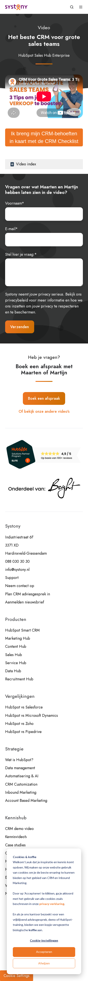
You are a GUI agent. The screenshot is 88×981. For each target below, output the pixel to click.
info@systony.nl (17, 569)
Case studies (15, 845)
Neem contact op (19, 586)
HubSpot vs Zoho (19, 723)
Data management (20, 768)
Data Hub (13, 671)
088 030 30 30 (17, 561)
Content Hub (15, 646)
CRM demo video (19, 828)
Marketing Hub (17, 638)
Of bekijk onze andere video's (44, 411)
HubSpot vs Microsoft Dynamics (31, 715)
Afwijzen (44, 963)
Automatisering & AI (21, 776)
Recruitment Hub (19, 679)
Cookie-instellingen (44, 940)
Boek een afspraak (44, 398)
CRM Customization (21, 784)
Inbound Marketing (20, 792)
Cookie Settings (16, 975)
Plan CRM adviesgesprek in (27, 594)
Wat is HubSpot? (19, 760)
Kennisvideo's (16, 837)
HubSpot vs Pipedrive (23, 731)
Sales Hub (13, 655)
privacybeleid (16, 300)
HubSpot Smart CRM (22, 630)
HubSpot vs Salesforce (24, 707)
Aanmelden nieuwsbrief (24, 602)
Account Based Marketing (26, 800)
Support (12, 577)
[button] (72, 7)
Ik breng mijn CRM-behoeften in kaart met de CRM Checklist (44, 137)
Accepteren (44, 952)
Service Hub (15, 663)
